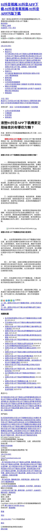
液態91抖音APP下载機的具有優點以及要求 (21, 348)
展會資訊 (8, 80)
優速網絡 (12, 508)
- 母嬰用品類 (25, 479)
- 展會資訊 (37, 486)
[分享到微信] (11, 300)
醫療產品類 (18, 73)
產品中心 (8, 52)
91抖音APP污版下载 (12, 69)
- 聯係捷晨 (12, 492)
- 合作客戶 (29, 490)
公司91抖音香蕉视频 (12, 84)
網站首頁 (8, 49)
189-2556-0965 (6, 46)
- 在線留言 (37, 490)
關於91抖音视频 (11, 86)
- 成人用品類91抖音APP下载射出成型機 (22, 466)
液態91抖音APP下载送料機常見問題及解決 (21, 383)
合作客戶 (30, 88)
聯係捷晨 (15, 91)
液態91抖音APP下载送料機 (32, 65)
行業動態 (23, 84)
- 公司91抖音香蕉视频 (9, 486)
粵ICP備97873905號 (12, 505)
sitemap (21, 505)
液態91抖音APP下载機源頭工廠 (16, 381)
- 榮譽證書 (21, 490)
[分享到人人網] (9, 300)
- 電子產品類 (5, 479)
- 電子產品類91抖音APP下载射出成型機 (15, 462)
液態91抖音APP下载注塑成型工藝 (17, 358)
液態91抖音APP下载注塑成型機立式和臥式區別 (22, 365)
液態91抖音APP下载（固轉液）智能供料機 (21, 67)
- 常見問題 (29, 486)
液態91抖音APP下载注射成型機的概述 (19, 356)
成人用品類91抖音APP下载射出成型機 (20, 401)
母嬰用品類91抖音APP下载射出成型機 (23, 60)
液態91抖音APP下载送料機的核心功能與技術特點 (23, 339)
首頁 (11, 107)
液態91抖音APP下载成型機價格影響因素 (20, 377)
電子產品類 (9, 73)
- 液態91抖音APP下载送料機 (15, 473)
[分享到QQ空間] (2, 300)
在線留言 (37, 88)
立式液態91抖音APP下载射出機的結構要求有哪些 (23, 322)
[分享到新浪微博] (4, 300)
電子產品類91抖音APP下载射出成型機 (19, 54)
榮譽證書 (8, 78)
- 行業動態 (21, 486)
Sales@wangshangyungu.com (11, 458)
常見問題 (31, 84)
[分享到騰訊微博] (6, 300)
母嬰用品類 (27, 73)
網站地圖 (4, 529)
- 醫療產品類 (15, 479)
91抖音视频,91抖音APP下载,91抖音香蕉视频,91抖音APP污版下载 (20, 8)
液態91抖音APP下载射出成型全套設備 (19, 343)
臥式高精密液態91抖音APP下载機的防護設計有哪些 (20, 418)
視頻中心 (8, 71)
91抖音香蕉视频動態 (12, 82)
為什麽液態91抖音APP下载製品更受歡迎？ (21, 373)
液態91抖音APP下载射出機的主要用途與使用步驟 (23, 352)
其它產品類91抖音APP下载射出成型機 (25, 406)
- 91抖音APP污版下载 (9, 490)
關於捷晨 (8, 91)
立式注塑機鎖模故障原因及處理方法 (18, 346)
